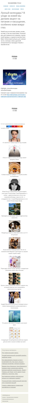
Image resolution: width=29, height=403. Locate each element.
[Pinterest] (14, 126)
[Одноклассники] (20, 126)
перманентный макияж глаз (19, 123)
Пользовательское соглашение (12, 397)
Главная (5, 6)
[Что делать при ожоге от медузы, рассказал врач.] (14, 321)
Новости (12, 6)
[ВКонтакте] (9, 126)
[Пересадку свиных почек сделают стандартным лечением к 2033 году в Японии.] (14, 266)
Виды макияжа (20, 6)
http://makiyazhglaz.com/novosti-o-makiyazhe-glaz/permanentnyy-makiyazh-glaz (13, 95)
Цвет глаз (7, 9)
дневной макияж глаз (9, 123)
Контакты (4, 397)
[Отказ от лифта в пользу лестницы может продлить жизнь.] (14, 156)
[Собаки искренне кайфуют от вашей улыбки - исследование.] (14, 173)
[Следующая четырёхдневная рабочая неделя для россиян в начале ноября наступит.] (14, 338)
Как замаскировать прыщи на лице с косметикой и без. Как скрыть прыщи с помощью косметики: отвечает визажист (13, 361)
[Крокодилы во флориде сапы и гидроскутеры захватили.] (14, 214)
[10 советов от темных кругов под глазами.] (14, 141)
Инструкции (15, 9)
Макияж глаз (14, 3)
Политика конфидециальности (8, 399)
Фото (22, 9)
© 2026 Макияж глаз (6, 395)
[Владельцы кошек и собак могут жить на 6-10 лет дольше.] (14, 231)
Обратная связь (5, 401)
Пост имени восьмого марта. (10, 352)
